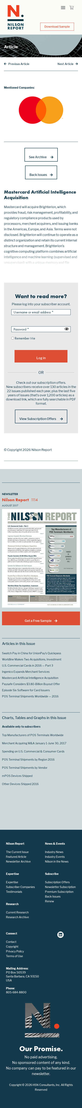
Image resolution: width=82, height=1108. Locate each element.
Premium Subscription (59, 891)
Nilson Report (15, 499)
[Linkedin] (60, 935)
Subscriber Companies (20, 887)
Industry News (54, 852)
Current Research (17, 912)
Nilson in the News (56, 861)
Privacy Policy (15, 951)
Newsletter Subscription (60, 887)
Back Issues (53, 896)
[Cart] (71, 8)
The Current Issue (17, 852)
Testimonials (14, 891)
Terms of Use (14, 956)
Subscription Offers (57, 882)
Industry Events (55, 856)
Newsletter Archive (18, 861)
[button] (63, 7)
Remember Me (24, 338)
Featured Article (16, 856)
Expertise (12, 882)
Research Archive (17, 917)
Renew (49, 901)
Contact (11, 941)
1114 (34, 499)
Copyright (12, 946)
